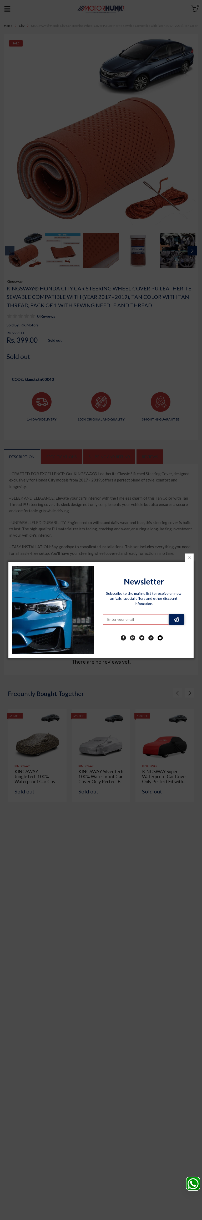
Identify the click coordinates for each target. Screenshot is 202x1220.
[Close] (189, 557)
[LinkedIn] (151, 637)
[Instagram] (132, 637)
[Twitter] (141, 637)
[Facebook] (123, 637)
